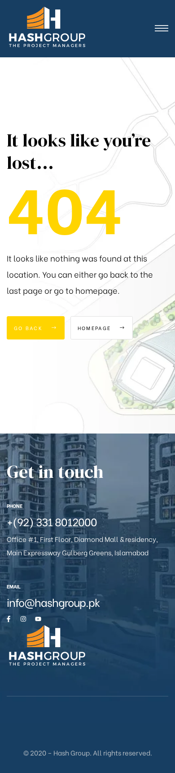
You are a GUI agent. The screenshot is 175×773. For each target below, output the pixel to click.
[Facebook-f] (8, 619)
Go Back (29, 327)
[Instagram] (23, 619)
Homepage (96, 327)
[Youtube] (38, 619)
